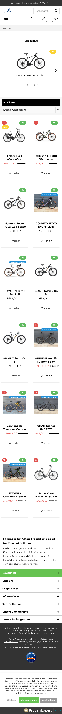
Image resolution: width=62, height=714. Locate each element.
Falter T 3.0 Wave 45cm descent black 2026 (14, 157)
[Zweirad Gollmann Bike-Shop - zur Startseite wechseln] (15, 11)
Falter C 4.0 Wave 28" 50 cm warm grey (46, 495)
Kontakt (27, 628)
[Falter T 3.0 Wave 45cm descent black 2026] (14, 135)
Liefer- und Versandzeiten (46, 628)
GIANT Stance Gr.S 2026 (46, 427)
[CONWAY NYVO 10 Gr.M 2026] (46, 202)
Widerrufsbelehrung (19, 630)
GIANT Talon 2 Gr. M (46, 292)
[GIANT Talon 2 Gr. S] (14, 337)
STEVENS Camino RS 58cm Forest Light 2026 (14, 495)
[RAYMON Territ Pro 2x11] (14, 270)
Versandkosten (11, 641)
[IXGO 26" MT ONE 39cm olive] (46, 135)
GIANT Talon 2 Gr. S (14, 360)
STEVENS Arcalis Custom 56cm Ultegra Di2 (46, 360)
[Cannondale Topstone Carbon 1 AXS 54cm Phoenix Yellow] (14, 405)
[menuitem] (56, 19)
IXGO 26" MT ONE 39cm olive (46, 157)
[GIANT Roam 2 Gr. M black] (31, 61)
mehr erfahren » (30, 563)
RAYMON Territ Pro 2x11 (15, 292)
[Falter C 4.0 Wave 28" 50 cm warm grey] (46, 472)
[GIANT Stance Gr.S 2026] (46, 405)
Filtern (10, 102)
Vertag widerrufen (12, 628)
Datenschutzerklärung (42, 630)
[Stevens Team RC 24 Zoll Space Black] (14, 202)
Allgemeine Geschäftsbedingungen (24, 633)
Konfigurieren (48, 700)
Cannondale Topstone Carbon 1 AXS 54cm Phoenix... (14, 427)
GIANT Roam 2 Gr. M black (31, 75)
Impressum (49, 633)
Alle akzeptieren (28, 700)
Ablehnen (11, 700)
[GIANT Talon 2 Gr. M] (46, 270)
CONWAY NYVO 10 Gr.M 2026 (46, 225)
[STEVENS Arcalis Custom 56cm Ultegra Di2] (46, 337)
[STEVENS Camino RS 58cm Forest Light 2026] (14, 472)
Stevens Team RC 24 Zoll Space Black (14, 225)
